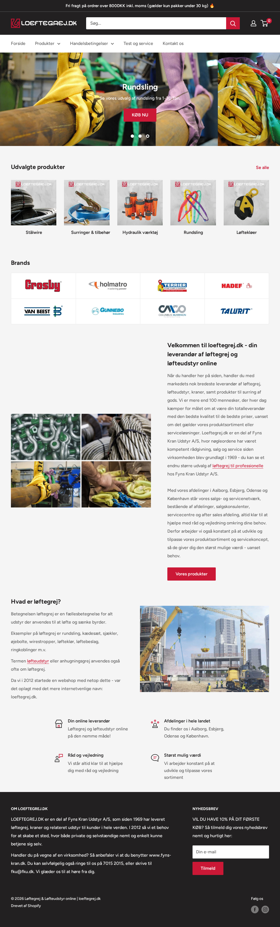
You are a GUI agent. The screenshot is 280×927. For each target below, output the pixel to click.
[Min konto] (253, 23)
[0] (264, 23)
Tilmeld (208, 868)
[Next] (269, 205)
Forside (18, 43)
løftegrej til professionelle (237, 465)
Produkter (44, 43)
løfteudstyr (38, 661)
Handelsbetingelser (89, 43)
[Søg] (233, 23)
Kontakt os (173, 43)
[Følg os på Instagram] (265, 909)
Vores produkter (192, 573)
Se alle (263, 167)
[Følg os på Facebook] (255, 909)
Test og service (138, 43)
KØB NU (140, 114)
